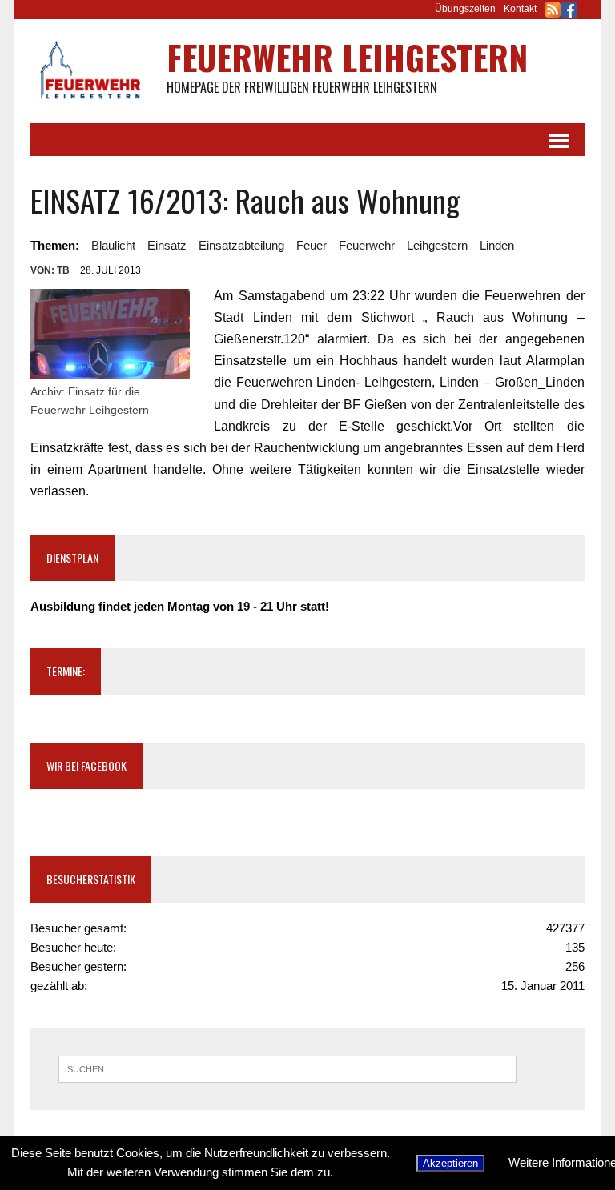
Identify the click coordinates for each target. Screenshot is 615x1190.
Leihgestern (437, 245)
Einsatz (167, 245)
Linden (497, 245)
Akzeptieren (450, 1163)
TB (63, 270)
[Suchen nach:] (287, 1068)
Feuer (311, 245)
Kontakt (520, 8)
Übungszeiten (465, 8)
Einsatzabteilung (241, 245)
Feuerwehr (367, 245)
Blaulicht (113, 245)
